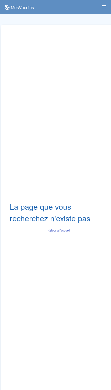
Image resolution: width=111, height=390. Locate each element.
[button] (104, 7)
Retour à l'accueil (58, 230)
